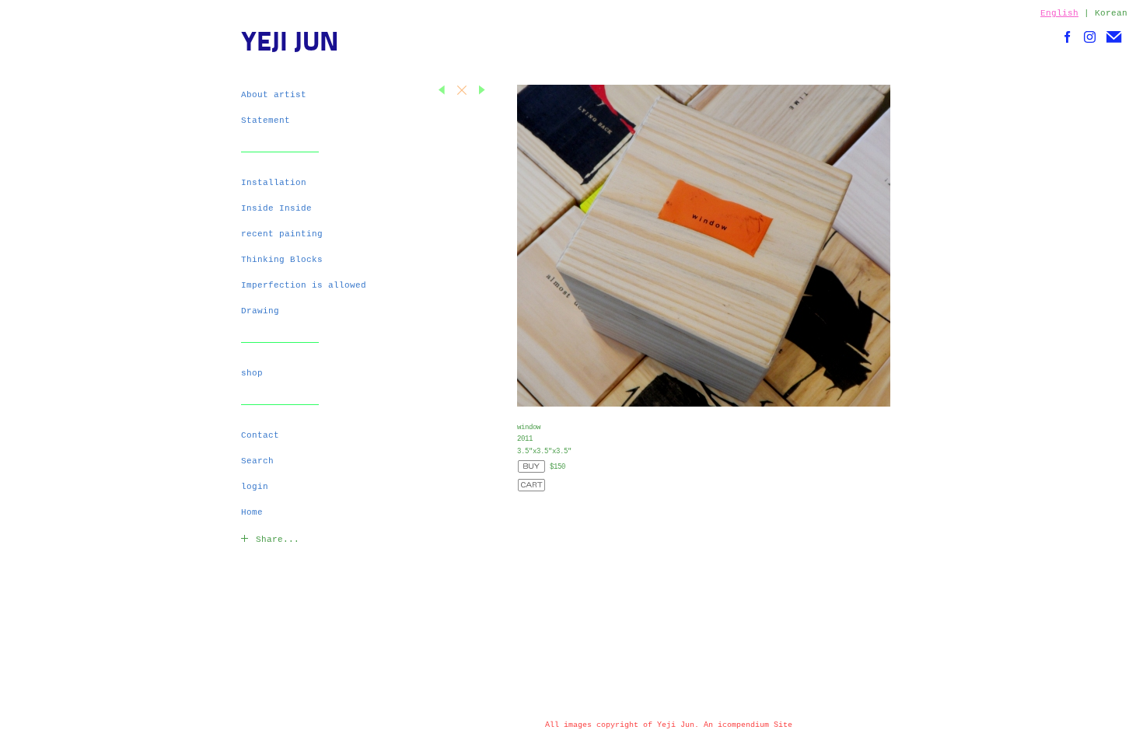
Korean (1111, 13)
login (254, 486)
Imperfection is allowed (303, 285)
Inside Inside (276, 208)
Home (252, 512)
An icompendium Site (748, 725)
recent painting (282, 234)
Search (257, 461)
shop (252, 373)
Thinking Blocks (282, 259)
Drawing (260, 311)
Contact (260, 435)
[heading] (280, 44)
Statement (265, 120)
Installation (273, 182)
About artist (273, 95)
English (1059, 13)
